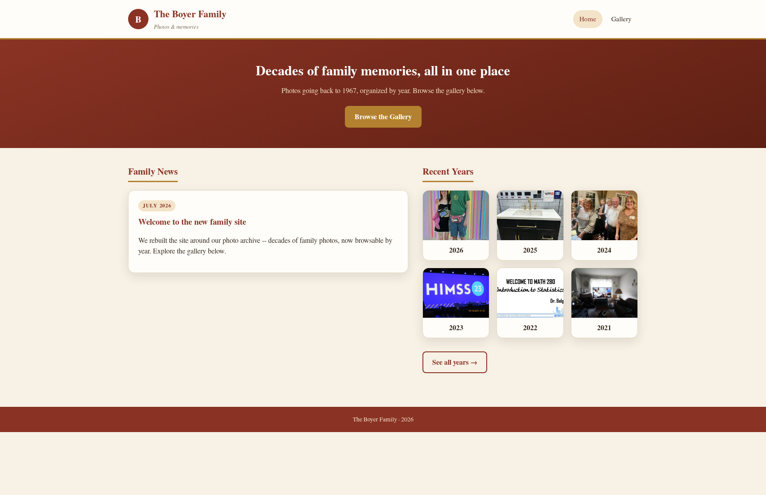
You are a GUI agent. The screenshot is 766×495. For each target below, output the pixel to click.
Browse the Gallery (383, 116)
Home (587, 18)
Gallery (621, 18)
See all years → (454, 362)
